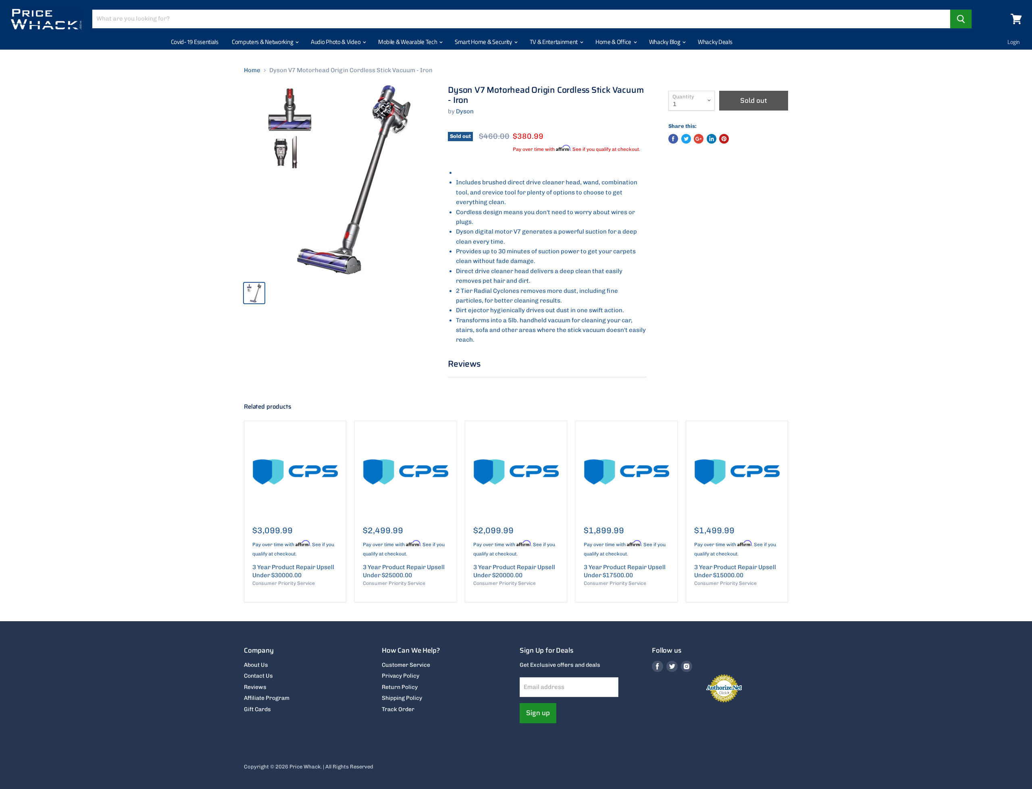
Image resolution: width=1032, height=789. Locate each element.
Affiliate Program (266, 698)
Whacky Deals (715, 41)
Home (252, 70)
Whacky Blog (665, 41)
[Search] (961, 19)
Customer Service (406, 665)
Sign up (538, 713)
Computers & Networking (263, 41)
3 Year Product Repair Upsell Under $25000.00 (404, 571)
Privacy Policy (400, 675)
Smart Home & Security (484, 41)
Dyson (465, 111)
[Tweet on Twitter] (686, 139)
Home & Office (614, 41)
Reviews (255, 687)
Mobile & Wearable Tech (408, 41)
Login (1013, 42)
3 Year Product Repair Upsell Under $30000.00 (293, 571)
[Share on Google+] (698, 139)
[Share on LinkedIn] (711, 139)
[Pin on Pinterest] (724, 139)
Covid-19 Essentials (194, 41)
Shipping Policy (402, 698)
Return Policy (400, 687)
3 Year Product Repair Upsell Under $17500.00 (625, 571)
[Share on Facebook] (673, 139)
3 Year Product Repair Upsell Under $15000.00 (735, 571)
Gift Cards (257, 709)
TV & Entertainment (554, 41)
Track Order (398, 709)
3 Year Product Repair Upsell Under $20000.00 (514, 571)
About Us (256, 665)
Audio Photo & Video (336, 41)
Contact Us (258, 675)
